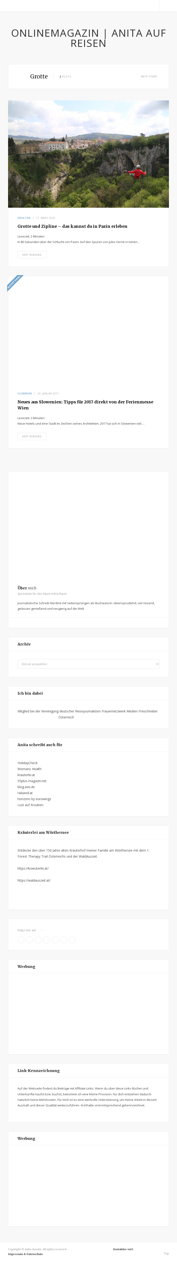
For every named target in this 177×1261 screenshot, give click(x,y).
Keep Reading (32, 254)
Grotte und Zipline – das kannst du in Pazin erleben (72, 226)
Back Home (149, 76)
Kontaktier (123, 1249)
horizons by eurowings (34, 799)
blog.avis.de (26, 787)
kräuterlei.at (26, 775)
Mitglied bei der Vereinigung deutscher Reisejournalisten (59, 711)
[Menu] (13, 6)
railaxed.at (25, 793)
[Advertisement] (88, 1014)
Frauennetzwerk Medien (120, 711)
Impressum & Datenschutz (25, 1254)
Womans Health (29, 769)
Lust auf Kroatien (30, 805)
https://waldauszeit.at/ (34, 880)
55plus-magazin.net (32, 781)
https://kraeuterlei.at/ (33, 868)
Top (166, 1253)
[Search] (164, 6)
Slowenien (25, 393)
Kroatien (24, 217)
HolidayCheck (28, 763)
